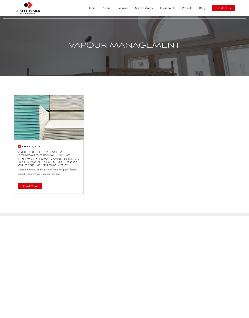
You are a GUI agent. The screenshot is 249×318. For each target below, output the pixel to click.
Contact (224, 8)
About (106, 8)
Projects (187, 8)
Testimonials (167, 8)
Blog (202, 8)
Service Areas (144, 8)
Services (122, 8)
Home (92, 8)
